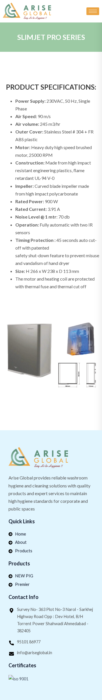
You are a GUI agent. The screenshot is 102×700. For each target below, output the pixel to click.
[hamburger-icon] (92, 11)
